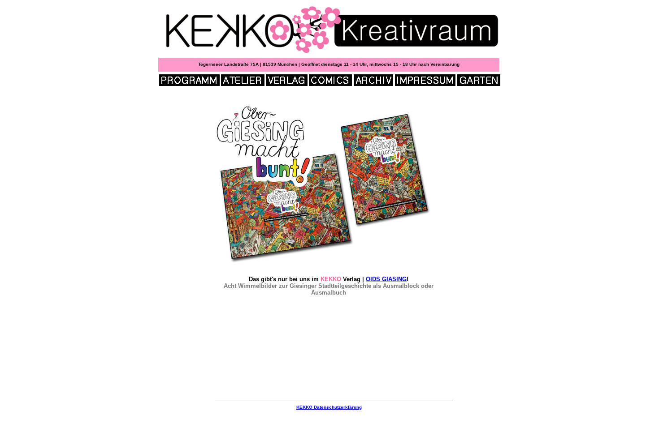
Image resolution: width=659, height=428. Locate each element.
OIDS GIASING (386, 279)
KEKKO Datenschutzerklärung (329, 407)
